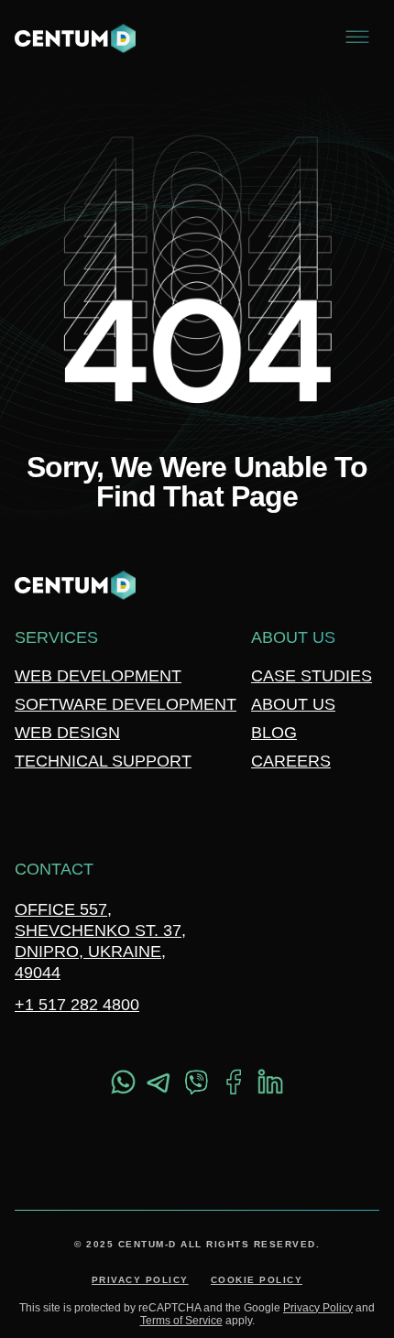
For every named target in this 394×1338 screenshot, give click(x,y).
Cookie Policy (257, 1280)
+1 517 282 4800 (77, 1004)
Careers (291, 761)
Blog (274, 732)
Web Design (67, 732)
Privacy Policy (140, 1280)
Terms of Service (181, 1320)
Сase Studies (311, 676)
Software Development (125, 704)
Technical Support (103, 761)
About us (293, 704)
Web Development (98, 676)
